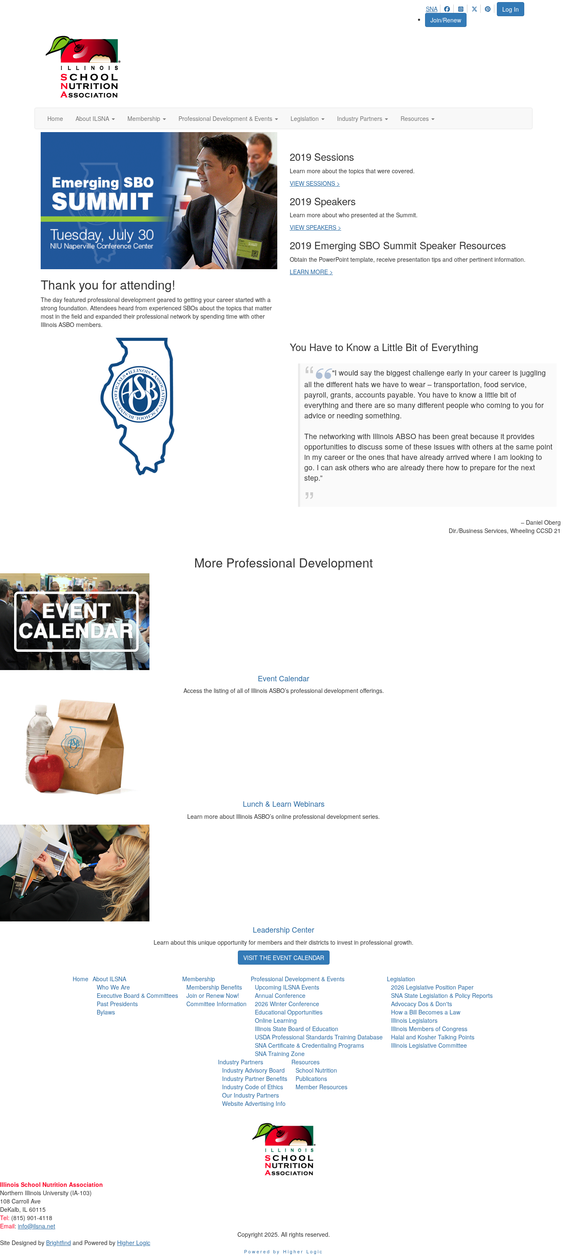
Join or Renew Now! (212, 995)
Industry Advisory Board (253, 1070)
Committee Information (216, 1004)
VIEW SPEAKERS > (315, 227)
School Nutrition (316, 1070)
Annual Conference (280, 995)
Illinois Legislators (414, 1020)
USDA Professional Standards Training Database (319, 1037)
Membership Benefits (214, 987)
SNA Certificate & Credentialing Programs (309, 1045)
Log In (510, 9)
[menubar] (461, 7)
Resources (305, 1062)
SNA (431, 9)
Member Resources (321, 1087)
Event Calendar (283, 678)
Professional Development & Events (298, 979)
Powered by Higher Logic (283, 1251)
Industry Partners (240, 1062)
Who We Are (113, 987)
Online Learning (276, 1020)
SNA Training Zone (280, 1053)
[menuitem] (434, 7)
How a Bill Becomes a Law (425, 1012)
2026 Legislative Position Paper (432, 987)
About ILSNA (109, 979)
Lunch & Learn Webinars (284, 803)
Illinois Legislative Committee (429, 1045)
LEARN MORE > (311, 272)
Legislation (401, 979)
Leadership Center (283, 929)
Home (80, 979)
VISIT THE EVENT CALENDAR (283, 957)
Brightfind (58, 1242)
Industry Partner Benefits (254, 1078)
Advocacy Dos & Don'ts (421, 1004)
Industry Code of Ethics (252, 1087)
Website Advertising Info (254, 1103)
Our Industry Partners (250, 1095)
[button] (95, 118)
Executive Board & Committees (137, 995)
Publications (311, 1078)
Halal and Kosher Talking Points (432, 1037)
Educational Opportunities (289, 1012)
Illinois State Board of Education (296, 1028)
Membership (198, 979)
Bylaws (106, 1012)
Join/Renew (445, 20)
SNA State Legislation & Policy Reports (442, 995)
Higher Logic (133, 1242)
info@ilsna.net (36, 1226)
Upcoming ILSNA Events (287, 987)
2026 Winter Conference (287, 1004)
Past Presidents (117, 1004)
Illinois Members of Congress (429, 1028)
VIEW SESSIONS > (315, 183)
